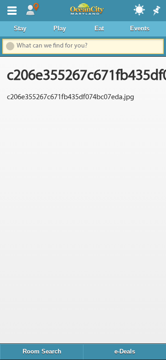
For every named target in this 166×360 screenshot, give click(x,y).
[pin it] (156, 11)
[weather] (140, 9)
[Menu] (10, 10)
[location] (32, 10)
